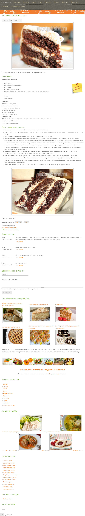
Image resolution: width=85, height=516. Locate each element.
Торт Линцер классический (11, 327)
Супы (40, 2)
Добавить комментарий (10, 230)
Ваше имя (5, 274)
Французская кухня (9, 479)
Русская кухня (7, 460)
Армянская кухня (8, 472)
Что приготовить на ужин (10, 450)
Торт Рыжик (59, 304)
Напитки (4, 7)
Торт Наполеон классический (38, 304)
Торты (27, 222)
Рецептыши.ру (54, 374)
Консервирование (18, 7)
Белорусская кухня (9, 465)
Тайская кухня (7, 482)
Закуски (17, 2)
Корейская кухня (8, 489)
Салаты (26, 2)
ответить (20, 241)
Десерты (74, 2)
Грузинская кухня (9, 470)
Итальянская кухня (9, 477)
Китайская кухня (8, 484)
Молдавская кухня (9, 467)
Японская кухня (8, 486)
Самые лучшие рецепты (9, 227)
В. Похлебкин (7, 499)
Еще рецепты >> (78, 450)
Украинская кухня (9, 463)
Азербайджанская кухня (11, 475)
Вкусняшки (45, 450)
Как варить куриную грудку (10, 432)
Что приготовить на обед (51, 432)
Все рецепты (6, 2)
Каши (33, 2)
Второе (48, 2)
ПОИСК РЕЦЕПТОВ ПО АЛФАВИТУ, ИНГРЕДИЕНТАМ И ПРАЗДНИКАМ (42, 370)
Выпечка (65, 2)
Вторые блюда (7, 393)
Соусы (56, 2)
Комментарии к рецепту (10, 279)
